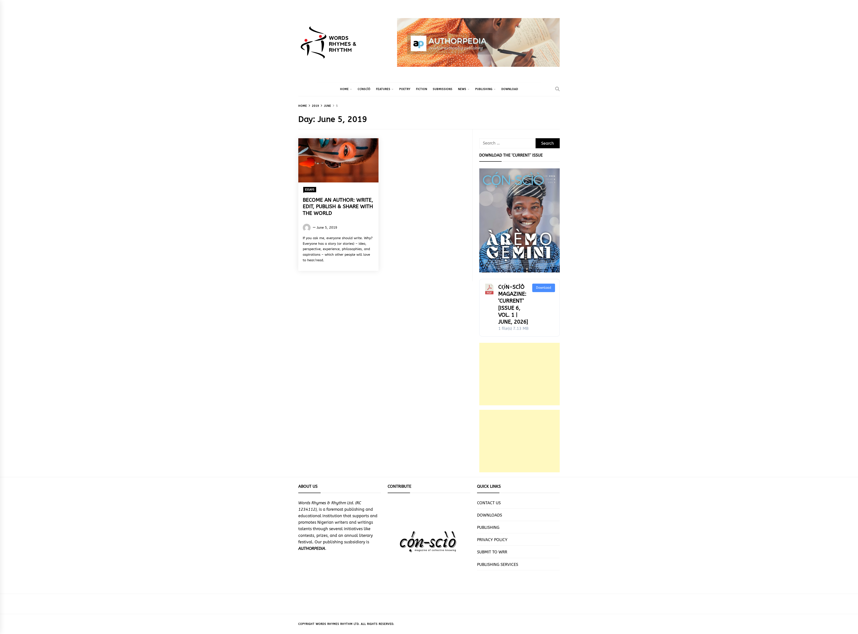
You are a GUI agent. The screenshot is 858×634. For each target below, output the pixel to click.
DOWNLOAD (509, 89)
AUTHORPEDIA (311, 548)
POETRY (404, 89)
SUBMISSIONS (442, 89)
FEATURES (383, 89)
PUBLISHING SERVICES (497, 564)
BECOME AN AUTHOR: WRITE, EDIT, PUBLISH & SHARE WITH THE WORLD (338, 206)
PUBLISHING (483, 89)
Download (543, 288)
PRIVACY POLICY (492, 539)
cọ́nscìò (364, 89)
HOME (344, 89)
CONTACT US (489, 502)
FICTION (421, 89)
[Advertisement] (519, 374)
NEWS (462, 89)
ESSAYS (309, 189)
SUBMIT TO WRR (492, 552)
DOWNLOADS (489, 515)
